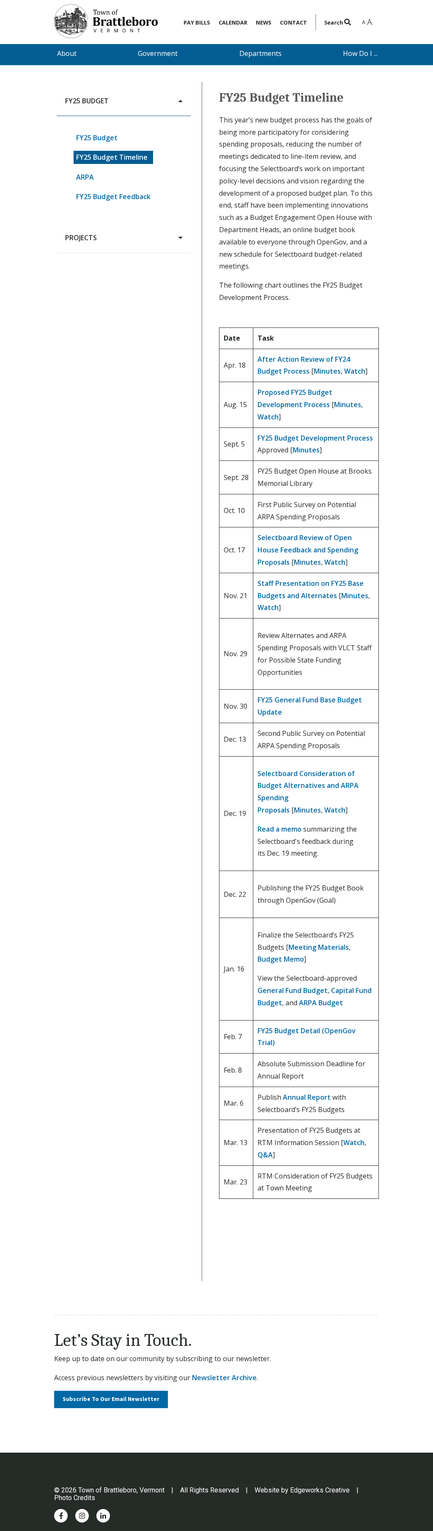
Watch (354, 371)
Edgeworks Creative (320, 1490)
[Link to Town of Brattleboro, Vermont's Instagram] (82, 1516)
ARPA (85, 177)
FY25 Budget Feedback (113, 196)
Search (334, 22)
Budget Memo (281, 959)
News (263, 22)
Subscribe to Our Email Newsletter (111, 1399)
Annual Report (307, 1097)
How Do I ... (360, 53)
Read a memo (279, 829)
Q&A (265, 1154)
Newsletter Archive (224, 1377)
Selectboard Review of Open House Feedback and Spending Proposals (308, 550)
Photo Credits (74, 1498)
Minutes (327, 371)
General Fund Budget (293, 990)
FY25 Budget (97, 137)
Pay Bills (197, 22)
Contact (293, 22)
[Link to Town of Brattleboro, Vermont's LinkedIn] (103, 1516)
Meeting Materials (318, 947)
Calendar (233, 22)
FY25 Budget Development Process (315, 438)
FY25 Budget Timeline (112, 157)
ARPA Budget (321, 1002)
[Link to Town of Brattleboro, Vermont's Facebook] (61, 1516)
